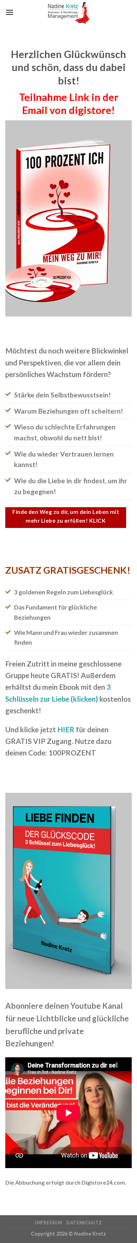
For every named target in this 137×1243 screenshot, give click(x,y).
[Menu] (9, 12)
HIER (65, 729)
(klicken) (83, 698)
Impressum (48, 1222)
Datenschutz (84, 1222)
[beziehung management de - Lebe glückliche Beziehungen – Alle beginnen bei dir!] (68, 12)
